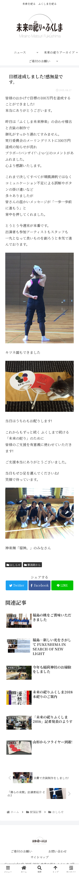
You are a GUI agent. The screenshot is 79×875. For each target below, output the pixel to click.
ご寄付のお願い (21, 851)
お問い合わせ (57, 851)
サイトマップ (39, 857)
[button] (70, 563)
